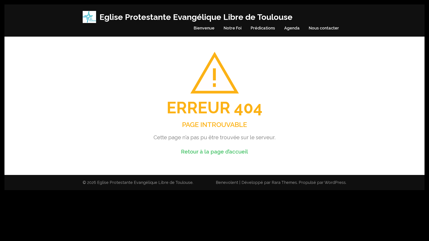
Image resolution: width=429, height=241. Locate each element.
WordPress (335, 182)
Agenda (292, 28)
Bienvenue (204, 28)
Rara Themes (284, 182)
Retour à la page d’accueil (214, 151)
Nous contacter (324, 28)
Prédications (263, 28)
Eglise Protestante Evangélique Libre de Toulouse (195, 17)
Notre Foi (233, 28)
